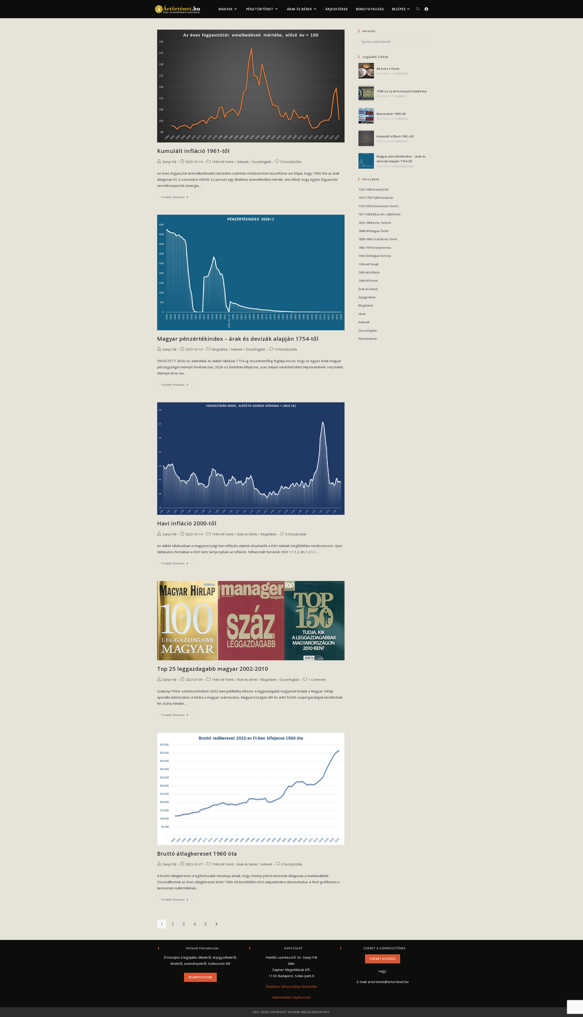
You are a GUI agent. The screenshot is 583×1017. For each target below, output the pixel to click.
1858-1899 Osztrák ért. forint (377, 239)
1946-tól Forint (223, 162)
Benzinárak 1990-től (391, 114)
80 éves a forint (388, 69)
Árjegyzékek (367, 297)
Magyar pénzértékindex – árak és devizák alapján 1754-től (238, 338)
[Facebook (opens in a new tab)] (426, 9)
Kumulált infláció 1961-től (193, 151)
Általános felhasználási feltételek (291, 986)
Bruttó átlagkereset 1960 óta (197, 853)
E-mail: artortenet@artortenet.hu (383, 981)
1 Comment (317, 679)
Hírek (362, 314)
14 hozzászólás (285, 349)
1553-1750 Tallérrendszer (375, 198)
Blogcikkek (220, 349)
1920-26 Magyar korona (374, 256)
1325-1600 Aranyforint (373, 189)
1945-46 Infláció (369, 272)
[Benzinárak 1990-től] (366, 116)
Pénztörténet (367, 339)
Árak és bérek (247, 534)
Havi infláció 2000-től (186, 523)
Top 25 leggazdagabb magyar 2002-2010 (212, 668)
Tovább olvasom (176, 198)
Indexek (242, 162)
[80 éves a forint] (366, 70)
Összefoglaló (261, 162)
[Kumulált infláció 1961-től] (366, 138)
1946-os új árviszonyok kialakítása (402, 91)
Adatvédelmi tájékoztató (291, 997)
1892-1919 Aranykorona (374, 247)
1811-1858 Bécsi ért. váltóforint (379, 214)
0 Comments (400, 73)
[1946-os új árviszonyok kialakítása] (366, 93)
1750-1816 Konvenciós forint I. (378, 206)
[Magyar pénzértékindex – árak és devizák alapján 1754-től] (366, 161)
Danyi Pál (169, 162)
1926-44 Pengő (368, 264)
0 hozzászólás (291, 162)
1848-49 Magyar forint (373, 231)
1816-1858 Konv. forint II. (374, 223)
